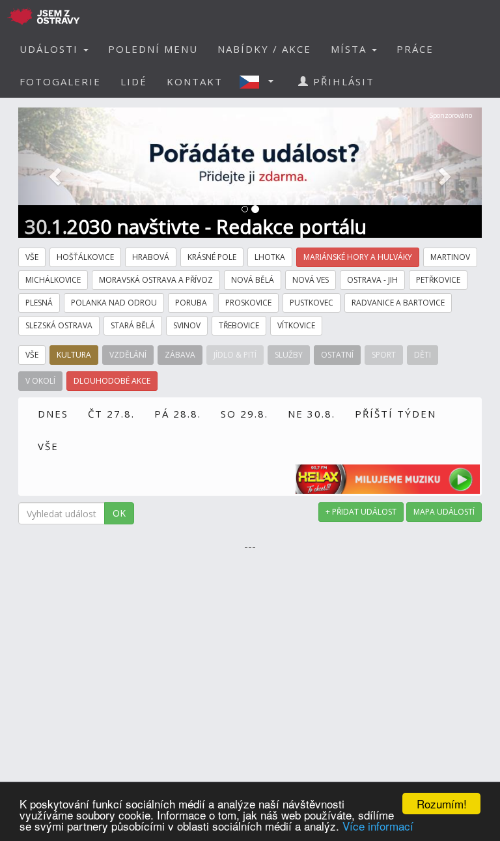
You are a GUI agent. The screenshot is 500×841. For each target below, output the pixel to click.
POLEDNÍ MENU (153, 48)
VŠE (48, 446)
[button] (260, 81)
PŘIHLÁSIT (341, 81)
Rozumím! (442, 803)
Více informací (377, 826)
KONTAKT (195, 81)
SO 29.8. (244, 413)
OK (119, 513)
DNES (53, 413)
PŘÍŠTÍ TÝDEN (395, 413)
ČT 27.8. (111, 413)
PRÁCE (415, 48)
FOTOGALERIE (60, 81)
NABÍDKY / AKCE (264, 48)
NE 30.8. (311, 413)
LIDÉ (133, 81)
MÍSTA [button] (350, 48)
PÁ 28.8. (177, 413)
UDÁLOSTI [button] (51, 48)
